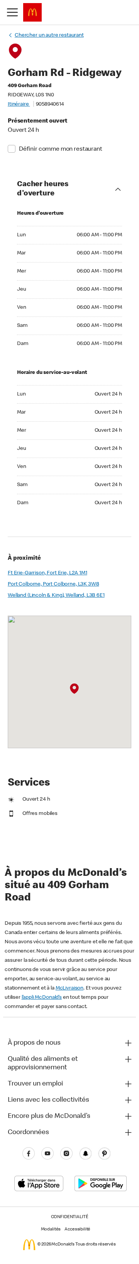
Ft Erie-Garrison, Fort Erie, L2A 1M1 (47, 573)
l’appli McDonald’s (42, 997)
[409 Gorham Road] (74, 689)
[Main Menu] (12, 12)
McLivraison (69, 988)
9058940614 (50, 104)
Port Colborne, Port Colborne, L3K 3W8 (53, 584)
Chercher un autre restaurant (49, 35)
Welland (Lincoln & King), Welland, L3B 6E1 (56, 595)
